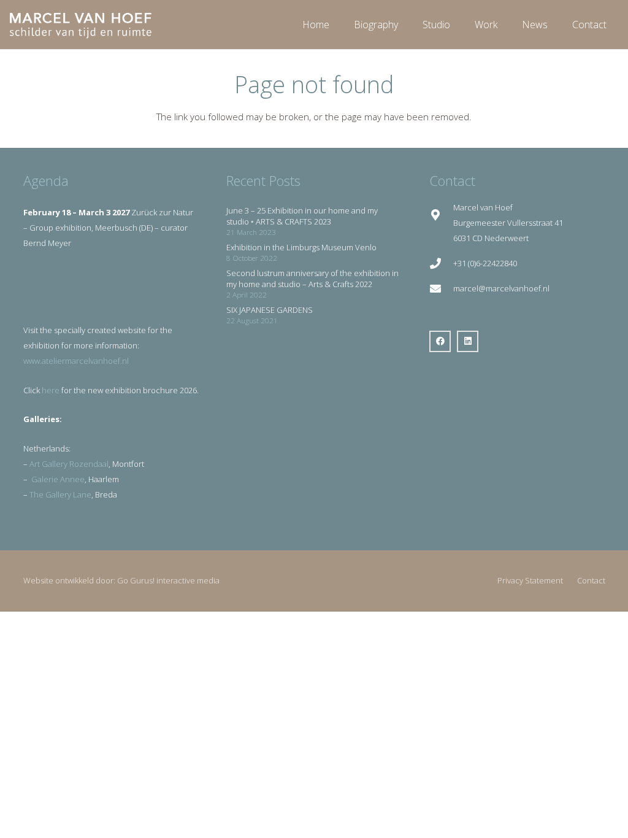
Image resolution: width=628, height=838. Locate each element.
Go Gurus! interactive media (168, 580)
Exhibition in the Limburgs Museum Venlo (301, 247)
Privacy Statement (530, 580)
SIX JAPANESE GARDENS (269, 309)
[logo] (80, 25)
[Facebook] (440, 341)
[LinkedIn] (467, 341)
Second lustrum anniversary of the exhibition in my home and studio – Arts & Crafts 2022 (312, 278)
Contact (591, 580)
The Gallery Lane (60, 494)
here (50, 390)
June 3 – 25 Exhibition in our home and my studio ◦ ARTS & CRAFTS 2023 (302, 216)
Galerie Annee (58, 479)
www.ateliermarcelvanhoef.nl (76, 360)
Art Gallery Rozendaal (69, 463)
